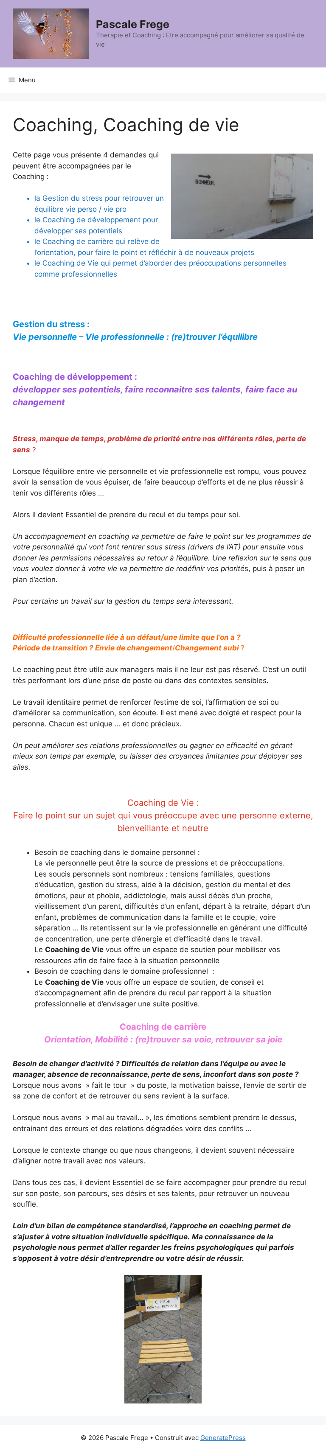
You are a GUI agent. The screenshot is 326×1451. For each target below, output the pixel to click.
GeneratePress (223, 1438)
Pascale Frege (132, 24)
